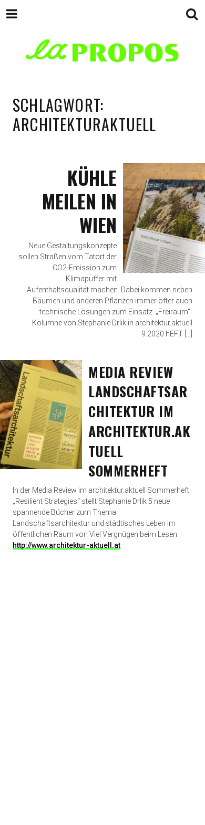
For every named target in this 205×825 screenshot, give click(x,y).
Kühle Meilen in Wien (79, 200)
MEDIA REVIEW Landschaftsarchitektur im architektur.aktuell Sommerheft (139, 421)
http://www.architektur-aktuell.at (66, 545)
